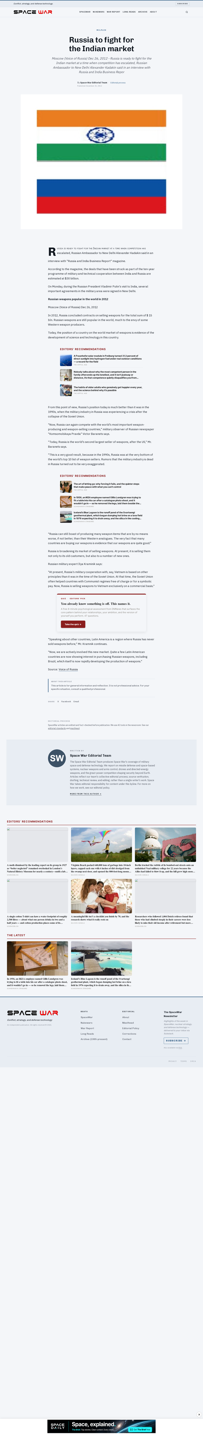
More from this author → (86, 794)
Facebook (66, 701)
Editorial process (118, 82)
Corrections (129, 1033)
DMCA (193, 1061)
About (153, 12)
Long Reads (129, 12)
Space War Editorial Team (93, 82)
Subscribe (182, 4)
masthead (75, 728)
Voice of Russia (68, 669)
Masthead (128, 1022)
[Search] (186, 12)
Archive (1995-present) (94, 1039)
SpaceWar (85, 12)
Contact (126, 1039)
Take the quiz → (73, 624)
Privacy (173, 1061)
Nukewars (98, 12)
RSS (180, 1048)
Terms (183, 1061)
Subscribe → (176, 1040)
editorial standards (57, 728)
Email (76, 701)
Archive (142, 12)
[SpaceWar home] (33, 12)
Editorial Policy (130, 1028)
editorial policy (101, 787)
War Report (113, 12)
